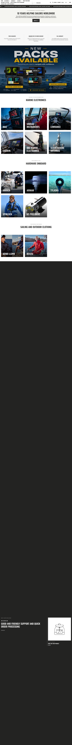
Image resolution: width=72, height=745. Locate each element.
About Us (35, 20)
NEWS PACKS (35, 70)
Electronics (6, 1)
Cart (70, 2)
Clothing (19, 1)
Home (2, 0)
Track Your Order (26, 0)
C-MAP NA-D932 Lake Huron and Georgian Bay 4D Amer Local (58, 644)
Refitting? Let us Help (5, 2)
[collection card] (12, 119)
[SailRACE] (36, 2)
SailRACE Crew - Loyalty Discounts (7, 4)
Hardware (13, 1)
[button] (50, 2)
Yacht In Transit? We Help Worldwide (17, 2)
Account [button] (59, 2)
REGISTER (31, 36)
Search (55, 2)
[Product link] (61, 632)
